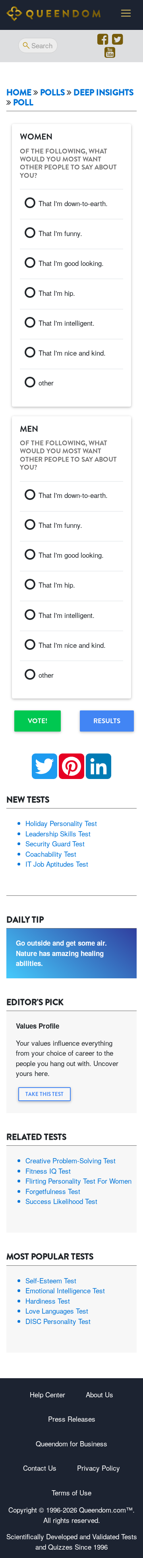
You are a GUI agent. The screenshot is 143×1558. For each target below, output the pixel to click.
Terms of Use (71, 1492)
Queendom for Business (71, 1443)
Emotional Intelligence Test (65, 1290)
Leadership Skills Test (58, 833)
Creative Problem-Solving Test (70, 1160)
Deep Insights (103, 93)
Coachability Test (50, 854)
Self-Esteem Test (50, 1280)
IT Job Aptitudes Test (56, 864)
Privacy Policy (98, 1468)
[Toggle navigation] (126, 13)
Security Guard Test (55, 843)
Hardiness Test (47, 1301)
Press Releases (71, 1419)
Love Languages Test (56, 1311)
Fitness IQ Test (48, 1171)
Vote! (37, 721)
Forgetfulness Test (52, 1191)
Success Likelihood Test (61, 1201)
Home (18, 93)
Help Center (47, 1394)
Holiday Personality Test (61, 823)
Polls (52, 93)
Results (106, 721)
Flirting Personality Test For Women (78, 1181)
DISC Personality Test (58, 1321)
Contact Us (39, 1468)
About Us (99, 1394)
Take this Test (44, 1094)
